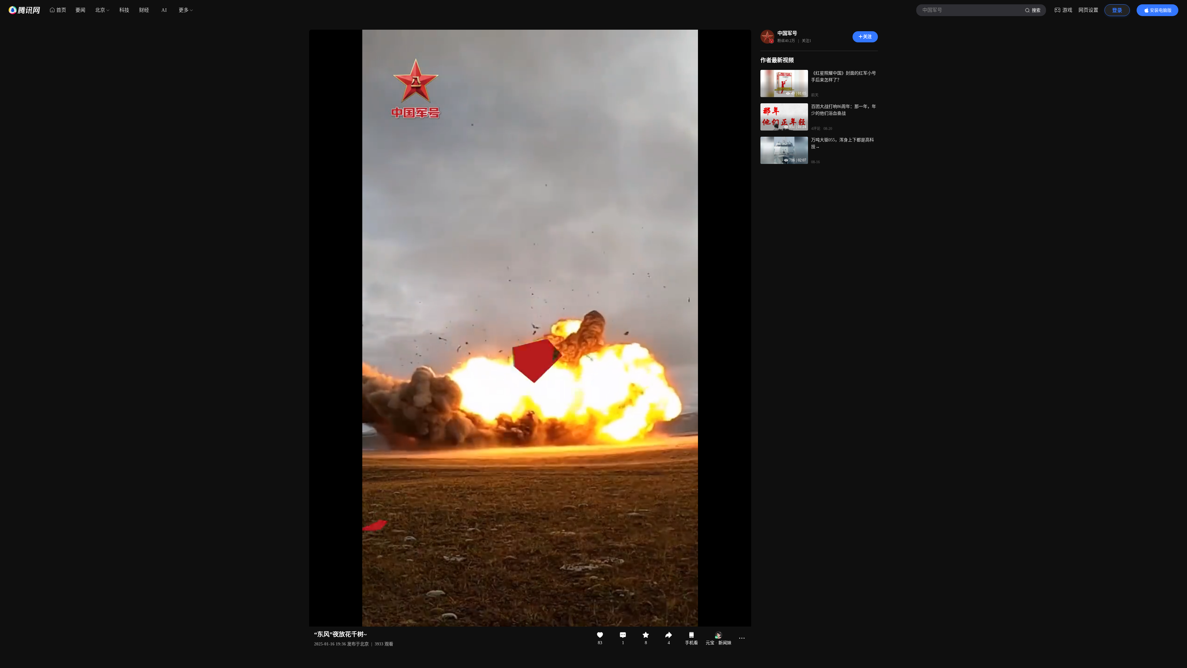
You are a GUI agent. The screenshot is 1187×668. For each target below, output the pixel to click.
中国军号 (787, 33)
